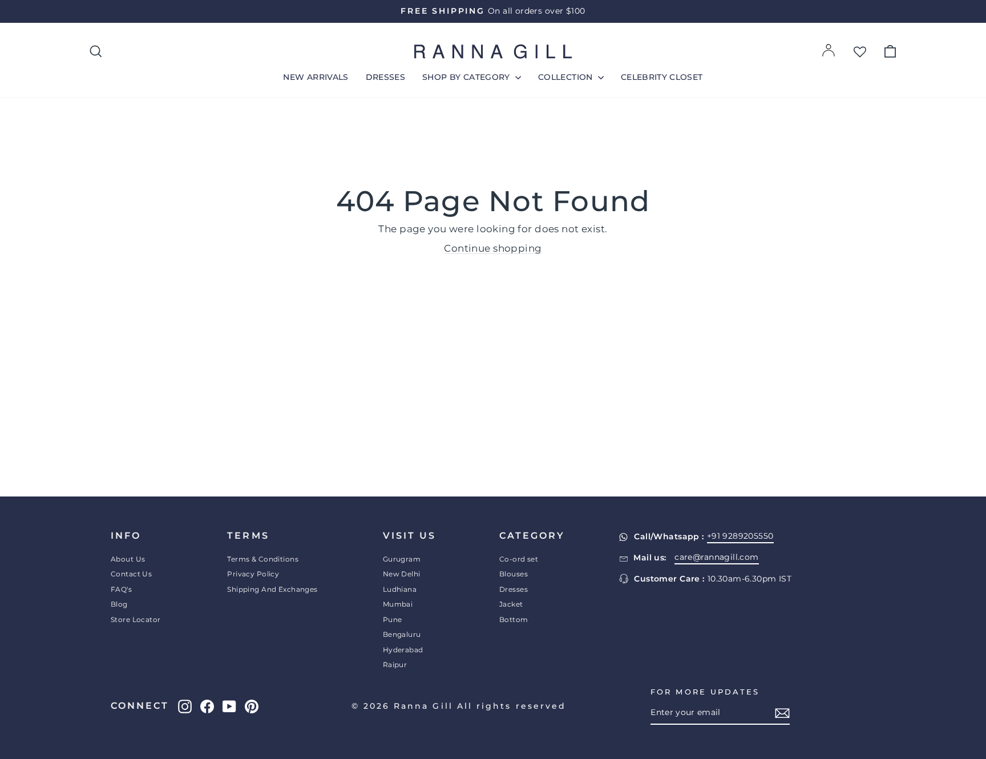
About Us (128, 559)
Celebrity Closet (662, 77)
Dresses (385, 77)
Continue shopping (493, 248)
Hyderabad (403, 649)
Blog (119, 604)
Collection (566, 77)
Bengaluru (402, 634)
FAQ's (121, 589)
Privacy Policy (253, 574)
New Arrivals (315, 77)
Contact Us (131, 574)
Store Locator (136, 619)
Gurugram (402, 559)
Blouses (513, 574)
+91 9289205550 (740, 536)
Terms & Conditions (262, 559)
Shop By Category (467, 77)
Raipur (395, 664)
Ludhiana (400, 589)
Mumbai (398, 604)
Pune (392, 619)
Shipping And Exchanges (272, 589)
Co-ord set (518, 559)
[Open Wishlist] (860, 51)
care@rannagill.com (716, 557)
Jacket (511, 604)
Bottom (513, 619)
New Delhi (402, 574)
